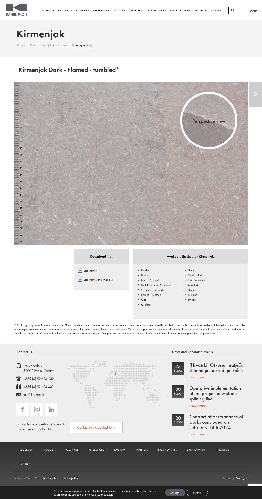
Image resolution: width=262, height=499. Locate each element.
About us (200, 10)
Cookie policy (70, 478)
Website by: (235, 478)
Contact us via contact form (96, 427)
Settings (197, 492)
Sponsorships (156, 10)
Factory (119, 10)
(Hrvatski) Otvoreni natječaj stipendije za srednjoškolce (216, 367)
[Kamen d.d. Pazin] (16, 10)
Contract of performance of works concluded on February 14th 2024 (216, 422)
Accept (175, 492)
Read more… (198, 377)
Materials (47, 10)
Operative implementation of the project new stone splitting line (215, 393)
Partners (135, 10)
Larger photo (91, 270)
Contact (217, 10)
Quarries (82, 10)
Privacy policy (50, 478)
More (110, 494)
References (101, 10)
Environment (180, 10)
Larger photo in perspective (99, 279)
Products (65, 10)
